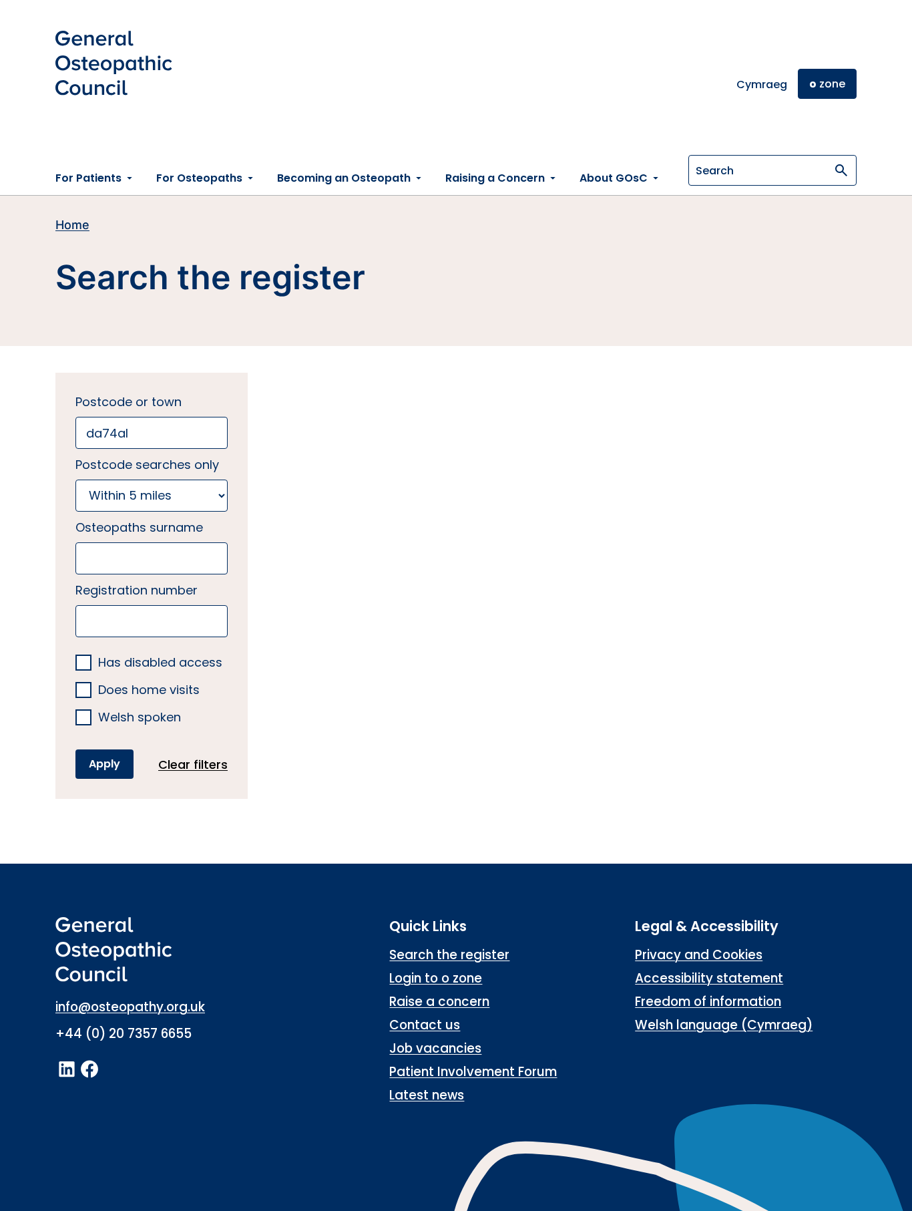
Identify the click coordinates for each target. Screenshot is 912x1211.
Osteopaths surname (139, 527)
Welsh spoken (139, 718)
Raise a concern (439, 1002)
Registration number (136, 590)
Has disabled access (160, 663)
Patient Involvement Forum (473, 1072)
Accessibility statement (709, 978)
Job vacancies (435, 1048)
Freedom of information (708, 1002)
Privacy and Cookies (698, 955)
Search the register (449, 955)
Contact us (424, 1025)
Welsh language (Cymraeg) (724, 1025)
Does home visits (149, 690)
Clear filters (193, 764)
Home (72, 225)
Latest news (426, 1095)
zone (827, 84)
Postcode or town (128, 401)
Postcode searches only (147, 464)
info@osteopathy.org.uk (130, 1007)
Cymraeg (761, 84)
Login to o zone (435, 978)
